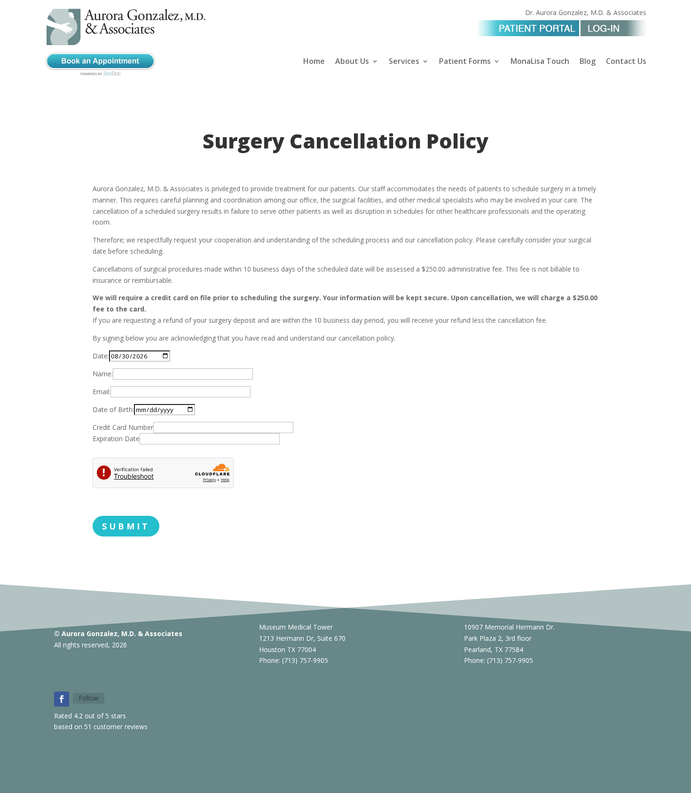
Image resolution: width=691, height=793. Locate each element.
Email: (101, 391)
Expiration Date (116, 438)
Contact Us (626, 62)
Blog (588, 62)
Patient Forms (465, 62)
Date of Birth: (113, 409)
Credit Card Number (123, 427)
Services (404, 62)
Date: (101, 355)
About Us (352, 62)
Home (314, 62)
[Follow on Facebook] (61, 699)
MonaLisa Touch (539, 62)
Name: (103, 373)
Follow (89, 697)
